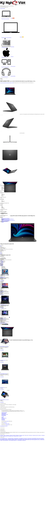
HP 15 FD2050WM (34, 438)
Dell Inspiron (7, 435)
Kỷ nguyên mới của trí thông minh (5, 218)
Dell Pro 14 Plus (26, 435)
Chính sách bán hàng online (5, 414)
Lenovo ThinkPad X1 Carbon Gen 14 (21, 440)
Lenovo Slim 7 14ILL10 (10, 438)
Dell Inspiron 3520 (2, 439)
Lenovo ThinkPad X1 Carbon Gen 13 (23, 438)
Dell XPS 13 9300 (29, 439)
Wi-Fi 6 (1, 292)
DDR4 (1, 253)
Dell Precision (17, 435)
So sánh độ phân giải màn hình (3, 209)
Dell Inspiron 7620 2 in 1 (14, 439)
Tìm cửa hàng (3, 419)
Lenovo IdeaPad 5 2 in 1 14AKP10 (4, 346)
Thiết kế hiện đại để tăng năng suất (5, 219)
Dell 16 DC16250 (16, 438)
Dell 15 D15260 (29, 438)
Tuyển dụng (3, 418)
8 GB (1, 252)
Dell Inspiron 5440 (24, 439)
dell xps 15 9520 (38, 438)
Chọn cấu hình (2, 389)
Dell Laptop (11, 435)
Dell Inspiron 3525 (20, 439)
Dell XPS (14, 435)
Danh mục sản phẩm (2, 8)
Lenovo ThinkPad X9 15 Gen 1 (3, 438)
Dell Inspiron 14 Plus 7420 (8, 439)
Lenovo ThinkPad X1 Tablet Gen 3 (13, 440)
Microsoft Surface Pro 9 (5, 440)
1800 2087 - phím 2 (7, 423)
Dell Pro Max (30, 435)
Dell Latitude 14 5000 (21, 435)
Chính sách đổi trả (4, 413)
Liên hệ (2, 417)
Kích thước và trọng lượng (5, 221)
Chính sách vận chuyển (4, 412)
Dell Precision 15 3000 (35, 435)
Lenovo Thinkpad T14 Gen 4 (3, 373)
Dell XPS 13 (39, 435)
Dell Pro (5, 435)
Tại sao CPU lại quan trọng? (3, 190)
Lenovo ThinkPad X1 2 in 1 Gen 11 (4, 399)
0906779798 (5, 422)
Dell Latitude (1, 435)
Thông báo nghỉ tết (4, 415)
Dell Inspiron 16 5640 (2, 360)
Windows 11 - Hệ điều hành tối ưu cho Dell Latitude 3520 (8, 220)
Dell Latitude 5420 (2, 387)
